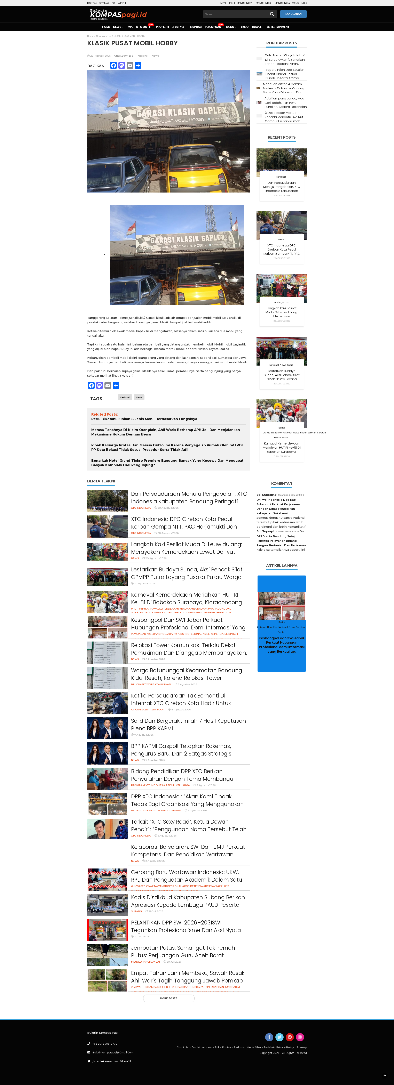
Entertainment (278, 27)
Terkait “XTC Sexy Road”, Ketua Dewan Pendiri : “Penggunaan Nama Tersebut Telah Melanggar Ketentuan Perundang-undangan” (189, 833)
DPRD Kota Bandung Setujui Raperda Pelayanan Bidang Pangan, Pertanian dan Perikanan (281, 541)
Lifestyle (178, 27)
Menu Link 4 (282, 3)
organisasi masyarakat (148, 709)
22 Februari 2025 (100, 55)
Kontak (92, 3)
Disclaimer (198, 1047)
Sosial (285, 437)
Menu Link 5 (299, 3)
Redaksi (269, 1047)
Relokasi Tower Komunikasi (151, 684)
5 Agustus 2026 (206, 785)
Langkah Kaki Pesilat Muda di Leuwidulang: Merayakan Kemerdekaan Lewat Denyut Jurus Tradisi (186, 552)
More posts (168, 998)
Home (106, 27)
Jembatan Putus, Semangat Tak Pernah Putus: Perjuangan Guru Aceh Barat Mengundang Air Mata (183, 955)
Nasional (143, 55)
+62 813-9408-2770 (105, 1043)
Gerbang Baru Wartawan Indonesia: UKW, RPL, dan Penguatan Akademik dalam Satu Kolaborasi (186, 879)
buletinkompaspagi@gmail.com (113, 1052)
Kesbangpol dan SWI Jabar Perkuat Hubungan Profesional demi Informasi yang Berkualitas (188, 627)
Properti (162, 27)
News (117, 27)
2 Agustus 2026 (155, 860)
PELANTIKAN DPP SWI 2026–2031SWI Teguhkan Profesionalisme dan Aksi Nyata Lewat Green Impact (186, 930)
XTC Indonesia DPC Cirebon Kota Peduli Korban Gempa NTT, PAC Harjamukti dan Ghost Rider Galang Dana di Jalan (184, 526)
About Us (182, 1047)
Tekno (244, 27)
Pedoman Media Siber (247, 1047)
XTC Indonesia (141, 507)
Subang (136, 911)
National (281, 177)
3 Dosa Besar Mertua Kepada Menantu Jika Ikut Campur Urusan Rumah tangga (284, 119)
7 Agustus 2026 (143, 734)
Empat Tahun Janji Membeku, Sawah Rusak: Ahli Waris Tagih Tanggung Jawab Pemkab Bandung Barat (188, 980)
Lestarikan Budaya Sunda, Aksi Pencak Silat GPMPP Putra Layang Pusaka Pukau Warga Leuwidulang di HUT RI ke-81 (187, 577)
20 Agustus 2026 (168, 507)
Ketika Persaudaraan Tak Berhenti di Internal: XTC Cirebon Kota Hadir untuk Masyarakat (181, 703)
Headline (276, 432)
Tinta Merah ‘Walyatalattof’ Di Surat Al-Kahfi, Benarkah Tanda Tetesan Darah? (285, 59)
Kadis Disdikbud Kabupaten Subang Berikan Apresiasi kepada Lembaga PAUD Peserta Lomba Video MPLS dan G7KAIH (188, 905)
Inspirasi (196, 27)
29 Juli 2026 (156, 911)
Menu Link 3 (263, 3)
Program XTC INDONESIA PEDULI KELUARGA (160, 785)
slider (303, 432)
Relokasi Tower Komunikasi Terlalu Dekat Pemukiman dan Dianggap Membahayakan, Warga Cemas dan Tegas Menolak (189, 653)
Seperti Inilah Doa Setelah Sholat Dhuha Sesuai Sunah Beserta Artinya (285, 73)
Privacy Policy (285, 1047)
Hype (129, 27)
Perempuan (213, 27)
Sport (290, 365)
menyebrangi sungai (145, 961)
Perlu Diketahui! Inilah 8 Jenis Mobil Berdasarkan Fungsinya (144, 419)
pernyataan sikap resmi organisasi (156, 810)
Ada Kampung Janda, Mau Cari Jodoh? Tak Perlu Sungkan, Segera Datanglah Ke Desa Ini (286, 104)
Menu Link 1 (227, 3)
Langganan (293, 14)
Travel (256, 27)
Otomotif (143, 27)
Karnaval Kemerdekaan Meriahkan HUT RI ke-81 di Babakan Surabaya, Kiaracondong (186, 598)
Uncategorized (123, 55)
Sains (230, 27)
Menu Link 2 (244, 3)
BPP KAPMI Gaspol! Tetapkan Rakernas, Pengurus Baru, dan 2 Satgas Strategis (181, 750)
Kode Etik (214, 1047)
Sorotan (312, 432)
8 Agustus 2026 (155, 659)
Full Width (119, 3)
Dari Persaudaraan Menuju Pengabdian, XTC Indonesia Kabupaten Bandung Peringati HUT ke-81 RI (189, 501)
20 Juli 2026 (141, 936)
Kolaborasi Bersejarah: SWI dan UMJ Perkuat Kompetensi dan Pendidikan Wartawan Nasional (188, 854)
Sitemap (104, 3)
